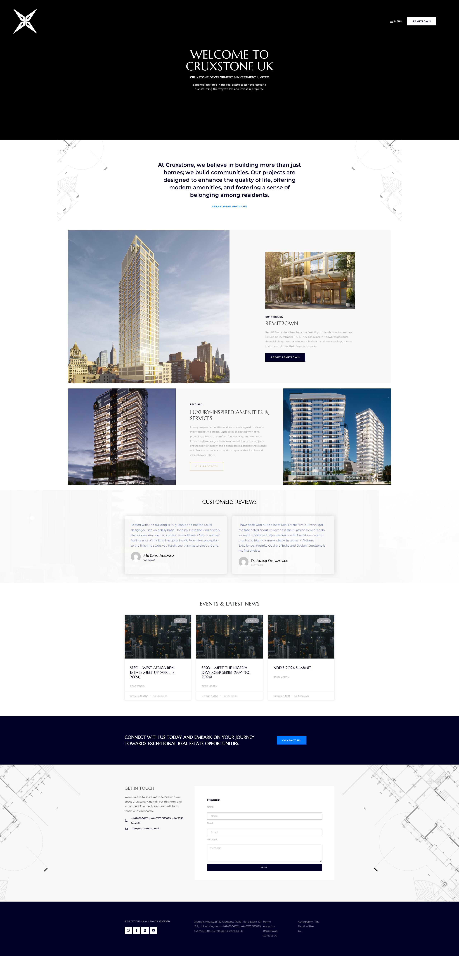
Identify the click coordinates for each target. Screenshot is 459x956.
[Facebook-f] (137, 930)
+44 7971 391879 (251, 926)
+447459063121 (230, 926)
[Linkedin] (145, 930)
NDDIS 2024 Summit (292, 668)
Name (210, 807)
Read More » (137, 686)
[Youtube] (153, 930)
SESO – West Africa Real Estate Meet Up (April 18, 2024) (152, 672)
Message (212, 839)
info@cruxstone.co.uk (229, 931)
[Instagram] (128, 930)
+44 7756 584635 (204, 931)
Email (210, 823)
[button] (396, 21)
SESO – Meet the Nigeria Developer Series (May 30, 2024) (226, 672)
